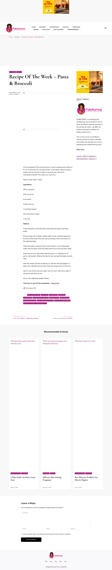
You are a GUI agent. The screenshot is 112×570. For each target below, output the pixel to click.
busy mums (44, 294)
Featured (42, 27)
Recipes (35, 29)
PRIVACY (92, 159)
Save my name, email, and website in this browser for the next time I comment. (47, 534)
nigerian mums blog (30, 300)
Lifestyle (66, 27)
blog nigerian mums (34, 294)
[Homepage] (56, 555)
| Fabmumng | (59, 567)
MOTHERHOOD (82, 159)
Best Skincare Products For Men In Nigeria (86, 478)
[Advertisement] (56, 52)
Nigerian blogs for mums (40, 297)
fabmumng (62, 294)
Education (46, 29)
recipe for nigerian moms (62, 300)
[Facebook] (46, 562)
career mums (53, 294)
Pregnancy (76, 27)
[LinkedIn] (61, 562)
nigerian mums (64, 297)
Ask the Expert (58, 29)
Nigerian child (54, 297)
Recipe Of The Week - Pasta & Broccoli (35, 303)
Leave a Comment (15, 94)
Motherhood (54, 27)
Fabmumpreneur (73, 29)
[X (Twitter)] (51, 562)
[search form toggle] (105, 28)
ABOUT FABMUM (89, 156)
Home (33, 27)
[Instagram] (56, 562)
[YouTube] (66, 562)
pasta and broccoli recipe (45, 300)
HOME (78, 156)
